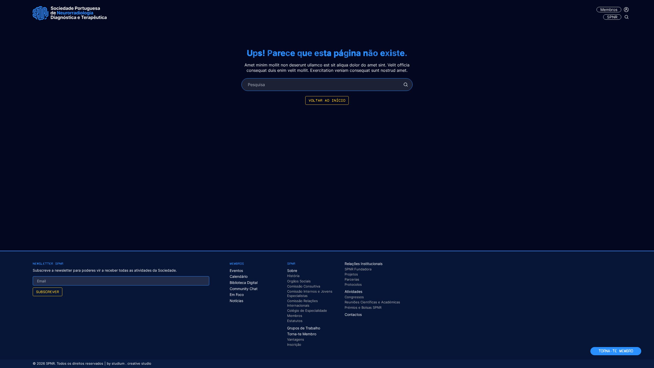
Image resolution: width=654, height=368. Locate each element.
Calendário (239, 276)
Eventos (236, 270)
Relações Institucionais (363, 263)
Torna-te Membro (301, 334)
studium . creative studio (131, 363)
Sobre (292, 270)
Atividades (353, 291)
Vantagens (295, 339)
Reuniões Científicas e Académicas (372, 302)
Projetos (351, 274)
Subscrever (47, 291)
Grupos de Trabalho (303, 328)
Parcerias (352, 279)
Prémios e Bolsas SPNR (363, 307)
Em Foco (237, 294)
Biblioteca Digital (244, 282)
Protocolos (353, 284)
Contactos (353, 314)
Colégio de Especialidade (307, 310)
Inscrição (294, 344)
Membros (608, 9)
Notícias (236, 300)
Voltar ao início (327, 100)
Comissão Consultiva (303, 286)
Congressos (354, 297)
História (293, 276)
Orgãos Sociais (299, 281)
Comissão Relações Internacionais (302, 303)
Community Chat (244, 288)
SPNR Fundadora (358, 269)
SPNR (612, 17)
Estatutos (294, 321)
